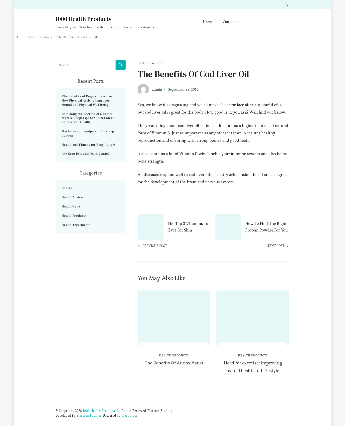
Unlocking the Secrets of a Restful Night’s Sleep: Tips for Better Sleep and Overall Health (88, 118)
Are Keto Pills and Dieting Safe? (86, 153)
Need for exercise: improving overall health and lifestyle (253, 366)
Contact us (232, 21)
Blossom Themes (89, 415)
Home (208, 21)
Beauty (67, 188)
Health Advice (72, 197)
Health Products (150, 63)
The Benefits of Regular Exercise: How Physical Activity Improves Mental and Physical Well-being (87, 100)
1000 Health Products (83, 19)
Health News (71, 206)
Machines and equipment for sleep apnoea (88, 133)
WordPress (129, 415)
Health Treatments (76, 224)
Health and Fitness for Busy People (88, 144)
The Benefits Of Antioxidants (174, 363)
